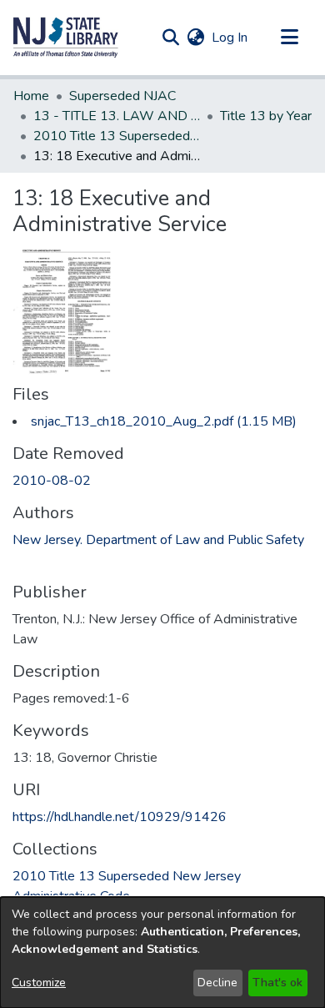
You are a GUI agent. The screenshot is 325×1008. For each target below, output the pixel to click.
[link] (164, 421)
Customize (39, 982)
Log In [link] (230, 37)
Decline (218, 982)
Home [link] (31, 96)
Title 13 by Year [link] (266, 116)
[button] (65, 37)
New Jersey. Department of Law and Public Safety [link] (158, 540)
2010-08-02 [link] (51, 480)
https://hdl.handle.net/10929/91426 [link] (119, 817)
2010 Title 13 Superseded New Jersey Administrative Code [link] (116, 136)
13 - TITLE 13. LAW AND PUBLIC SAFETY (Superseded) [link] (116, 116)
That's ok (277, 982)
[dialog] (162, 952)
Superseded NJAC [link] (122, 96)
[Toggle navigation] (289, 37)
